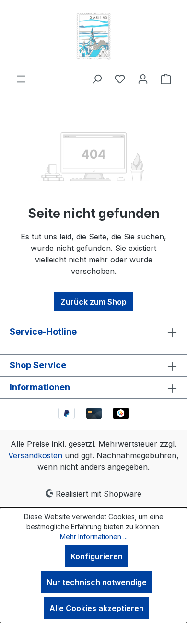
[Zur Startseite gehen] (93, 36)
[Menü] (21, 78)
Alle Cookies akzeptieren (96, 608)
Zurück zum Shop (93, 301)
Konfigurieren (96, 556)
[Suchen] (96, 78)
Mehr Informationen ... (94, 536)
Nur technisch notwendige (97, 582)
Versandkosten (35, 455)
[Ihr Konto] (142, 78)
